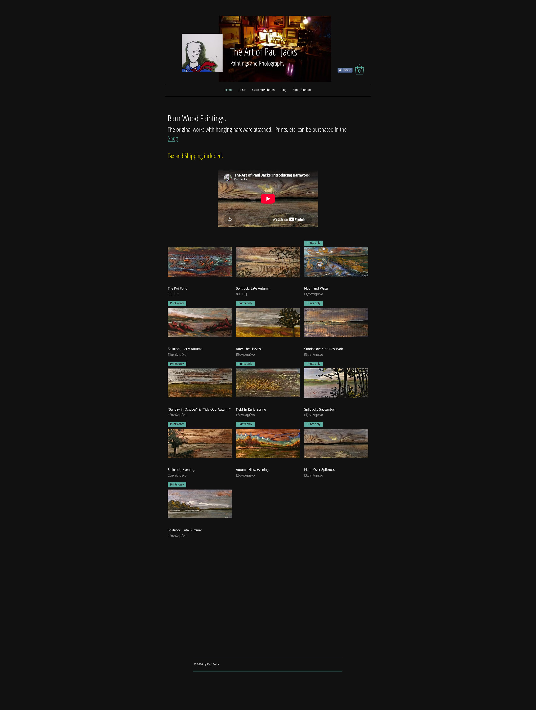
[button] (359, 69)
